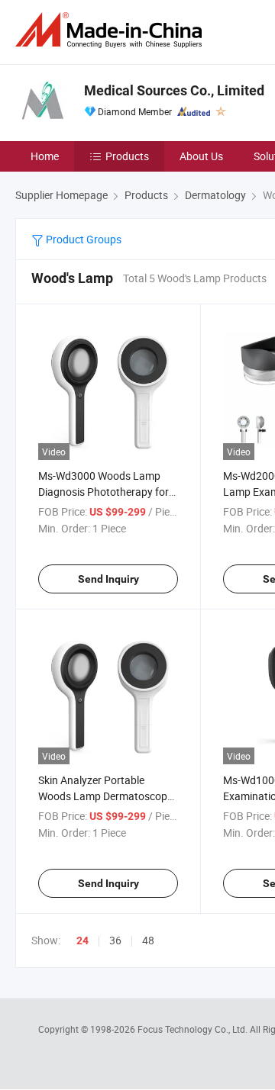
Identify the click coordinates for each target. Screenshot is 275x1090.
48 (148, 940)
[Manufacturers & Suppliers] (111, 30)
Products (127, 156)
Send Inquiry (108, 579)
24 (82, 940)
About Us (201, 156)
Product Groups (82, 239)
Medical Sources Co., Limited (174, 90)
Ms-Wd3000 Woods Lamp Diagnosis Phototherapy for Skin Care (103, 491)
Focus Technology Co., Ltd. (194, 1029)
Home (45, 156)
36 (115, 940)
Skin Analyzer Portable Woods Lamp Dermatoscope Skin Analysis (105, 796)
